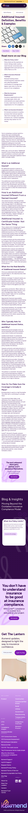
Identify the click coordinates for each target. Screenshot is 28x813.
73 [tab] (8, 566)
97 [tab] (17, 570)
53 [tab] (8, 562)
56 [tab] (15, 562)
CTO (2, 722)
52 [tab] (6, 562)
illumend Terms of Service (9, 770)
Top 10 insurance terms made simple (13, 750)
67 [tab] (17, 564)
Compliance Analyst (5, 728)
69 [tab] (22, 564)
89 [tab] (22, 568)
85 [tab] (13, 568)
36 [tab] (15, 558)
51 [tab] (3, 562)
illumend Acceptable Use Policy (11, 773)
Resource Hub (5, 745)
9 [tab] (22, 552)
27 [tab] (17, 556)
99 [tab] (22, 570)
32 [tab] (6, 558)
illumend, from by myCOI (12, 422)
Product (4, 699)
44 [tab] (10, 560)
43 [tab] (8, 560)
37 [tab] (17, 558)
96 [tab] (15, 570)
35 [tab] (13, 558)
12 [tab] (6, 554)
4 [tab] (10, 552)
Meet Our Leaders (4, 784)
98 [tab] (20, 570)
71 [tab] (3, 566)
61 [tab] (3, 564)
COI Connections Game (9, 736)
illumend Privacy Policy (8, 768)
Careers (4, 788)
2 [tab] (6, 552)
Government (19, 712)
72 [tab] (6, 566)
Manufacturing (20, 714)
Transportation (20, 717)
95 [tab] (13, 570)
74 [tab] (10, 566)
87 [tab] (17, 568)
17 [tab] (17, 554)
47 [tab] (17, 560)
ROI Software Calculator (9, 742)
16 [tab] (15, 554)
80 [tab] (24, 566)
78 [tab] (20, 566)
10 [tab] (24, 552)
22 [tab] (6, 556)
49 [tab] (22, 560)
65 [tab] (13, 564)
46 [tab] (15, 560)
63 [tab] (8, 564)
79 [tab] (22, 566)
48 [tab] (20, 560)
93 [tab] (8, 570)
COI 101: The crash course (9, 747)
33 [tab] (8, 558)
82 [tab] (6, 568)
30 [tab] (24, 556)
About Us (4, 781)
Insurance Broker (6, 732)
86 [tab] (15, 568)
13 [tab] (8, 554)
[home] (6, 5)
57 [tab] (17, 562)
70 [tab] (24, 564)
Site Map (4, 776)
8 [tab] (20, 552)
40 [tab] (24, 558)
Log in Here (19, 1)
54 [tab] (10, 562)
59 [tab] (22, 562)
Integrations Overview (19, 723)
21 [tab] (3, 556)
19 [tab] (22, 554)
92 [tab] (6, 570)
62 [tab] (6, 564)
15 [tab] (13, 554)
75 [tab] (13, 566)
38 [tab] (20, 558)
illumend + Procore (18, 727)
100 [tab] (24, 570)
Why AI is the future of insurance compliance (9, 754)
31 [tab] (3, 558)
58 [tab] (20, 562)
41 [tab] (3, 560)
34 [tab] (10, 558)
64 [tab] (10, 564)
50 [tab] (24, 560)
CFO (2, 724)
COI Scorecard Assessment (10, 739)
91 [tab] (3, 570)
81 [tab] (3, 568)
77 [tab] (17, 566)
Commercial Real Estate (20, 702)
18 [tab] (20, 554)
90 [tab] (24, 568)
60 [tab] (24, 562)
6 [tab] (15, 552)
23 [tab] (8, 556)
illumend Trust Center (5, 791)
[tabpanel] (14, 532)
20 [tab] (24, 554)
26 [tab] (15, 556)
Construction (19, 699)
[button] (24, 5)
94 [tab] (10, 570)
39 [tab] (22, 558)
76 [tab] (15, 566)
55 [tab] (13, 562)
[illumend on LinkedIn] (16, 781)
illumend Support (6, 759)
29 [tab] (22, 556)
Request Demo (6, 765)
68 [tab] (20, 564)
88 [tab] (20, 568)
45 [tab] (13, 560)
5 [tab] (13, 552)
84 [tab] (10, 568)
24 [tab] (10, 556)
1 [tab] (3, 552)
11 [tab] (3, 554)
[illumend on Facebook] (20, 781)
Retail (17, 706)
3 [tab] (8, 552)
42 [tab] (6, 560)
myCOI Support (6, 762)
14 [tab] (10, 554)
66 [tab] (15, 564)
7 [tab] (17, 552)
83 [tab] (8, 568)
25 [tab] (13, 556)
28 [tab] (20, 556)
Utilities (17, 709)
